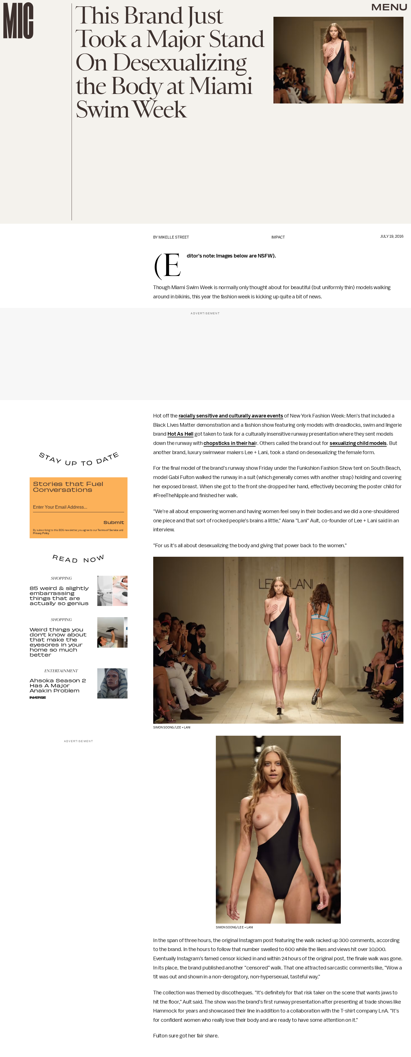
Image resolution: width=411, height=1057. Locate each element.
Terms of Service (108, 530)
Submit (113, 522)
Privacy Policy (41, 533)
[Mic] (18, 20)
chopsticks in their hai (229, 443)
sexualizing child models (358, 443)
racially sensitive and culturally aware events (231, 416)
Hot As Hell (180, 434)
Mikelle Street (174, 237)
